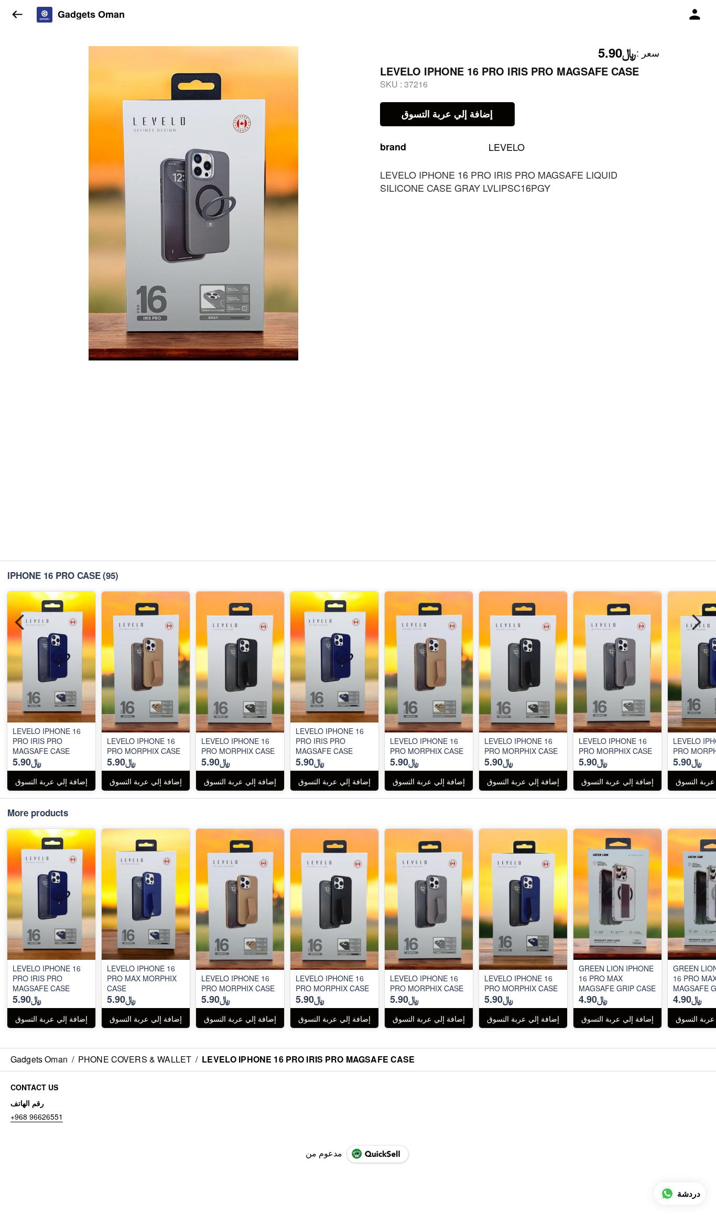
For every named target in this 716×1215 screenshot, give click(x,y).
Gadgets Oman (91, 14)
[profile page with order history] (695, 14)
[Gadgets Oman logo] (44, 15)
